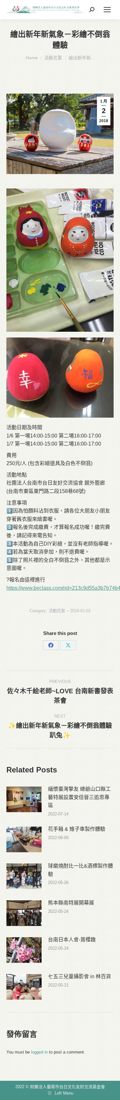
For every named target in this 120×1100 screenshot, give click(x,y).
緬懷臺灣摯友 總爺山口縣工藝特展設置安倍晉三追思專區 (79, 797)
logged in (39, 1052)
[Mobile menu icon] (107, 9)
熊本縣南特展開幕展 (71, 902)
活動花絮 (57, 610)
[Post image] (24, 799)
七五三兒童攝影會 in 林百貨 (79, 976)
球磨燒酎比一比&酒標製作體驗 (80, 870)
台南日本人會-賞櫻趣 (72, 939)
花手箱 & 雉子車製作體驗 (76, 829)
